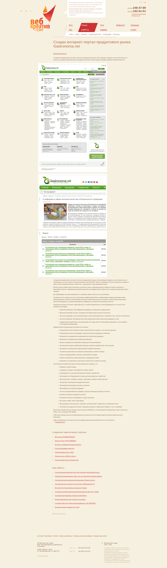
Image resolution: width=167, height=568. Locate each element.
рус (141, 2)
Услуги (56, 536)
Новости (120, 25)
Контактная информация (139, 14)
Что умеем (103, 27)
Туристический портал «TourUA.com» (67, 460)
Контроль (116, 34)
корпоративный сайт (75, 9)
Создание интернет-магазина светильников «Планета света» (75, 480)
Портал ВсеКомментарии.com (64, 448)
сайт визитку (86, 11)
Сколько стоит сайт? (100, 536)
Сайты (71, 34)
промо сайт (78, 11)
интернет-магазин (89, 9)
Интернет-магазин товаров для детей (67, 507)
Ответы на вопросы (65, 536)
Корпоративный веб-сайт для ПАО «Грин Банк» (70, 499)
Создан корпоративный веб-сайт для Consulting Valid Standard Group (77, 472)
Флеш (77, 34)
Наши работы (85, 27)
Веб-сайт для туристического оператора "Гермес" (71, 488)
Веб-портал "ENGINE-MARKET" (65, 437)
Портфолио (48, 536)
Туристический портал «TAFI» (64, 452)
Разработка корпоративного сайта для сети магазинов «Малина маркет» (78, 476)
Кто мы (71, 27)
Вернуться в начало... (59, 513)
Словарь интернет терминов (82, 536)
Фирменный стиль (95, 34)
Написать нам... (44, 556)
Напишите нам (136, 15)
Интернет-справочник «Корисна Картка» (68, 444)
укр (145, 2)
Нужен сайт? (154, 554)
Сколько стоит (135, 27)
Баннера (84, 34)
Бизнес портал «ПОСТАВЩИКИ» (65, 441)
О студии (40, 536)
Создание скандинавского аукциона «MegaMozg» (71, 495)
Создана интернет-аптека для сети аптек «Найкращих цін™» (75, 484)
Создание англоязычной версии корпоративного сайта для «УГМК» (77, 492)
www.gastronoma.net (59, 54)
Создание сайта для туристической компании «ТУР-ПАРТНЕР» (75, 503)
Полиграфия (107, 34)
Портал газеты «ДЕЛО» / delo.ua (65, 456)
